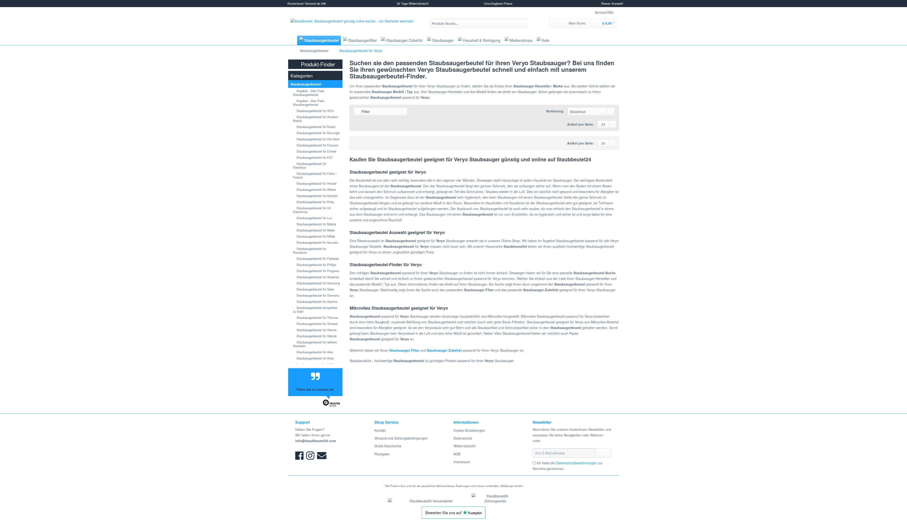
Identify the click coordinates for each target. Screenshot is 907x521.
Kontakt (380, 430)
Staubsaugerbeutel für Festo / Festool (315, 175)
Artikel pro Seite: (580, 124)
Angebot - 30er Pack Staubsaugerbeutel (308, 102)
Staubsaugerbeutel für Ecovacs (316, 145)
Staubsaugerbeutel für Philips (315, 264)
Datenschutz (463, 438)
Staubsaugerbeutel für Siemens (317, 295)
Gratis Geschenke (387, 446)
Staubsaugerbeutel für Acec (314, 358)
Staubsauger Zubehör (444, 350)
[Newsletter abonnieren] (604, 453)
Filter (365, 111)
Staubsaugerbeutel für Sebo (314, 289)
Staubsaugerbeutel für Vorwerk (316, 323)
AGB (457, 454)
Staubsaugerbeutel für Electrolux (309, 165)
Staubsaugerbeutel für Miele (314, 230)
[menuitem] (478, 26)
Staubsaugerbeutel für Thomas (316, 317)
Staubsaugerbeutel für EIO (314, 157)
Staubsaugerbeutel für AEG (314, 110)
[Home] (292, 40)
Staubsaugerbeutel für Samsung (317, 283)
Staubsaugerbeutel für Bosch (315, 126)
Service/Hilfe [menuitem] (604, 12)
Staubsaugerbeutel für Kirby (314, 202)
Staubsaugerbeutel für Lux (313, 218)
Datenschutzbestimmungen (576, 463)
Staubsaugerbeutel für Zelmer (316, 330)
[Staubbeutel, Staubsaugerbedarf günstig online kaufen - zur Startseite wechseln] (352, 27)
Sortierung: (555, 111)
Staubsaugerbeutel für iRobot (315, 189)
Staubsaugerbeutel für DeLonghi (317, 133)
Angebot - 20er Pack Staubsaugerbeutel (308, 93)
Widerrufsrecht (464, 446)
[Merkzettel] (553, 23)
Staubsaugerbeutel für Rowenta (317, 277)
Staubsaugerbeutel (306, 84)
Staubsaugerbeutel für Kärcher (316, 195)
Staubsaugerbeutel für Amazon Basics (315, 119)
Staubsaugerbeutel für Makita (315, 224)
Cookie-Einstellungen (469, 430)
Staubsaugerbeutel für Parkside (317, 258)
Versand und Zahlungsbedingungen (401, 438)
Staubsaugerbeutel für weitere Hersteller (315, 344)
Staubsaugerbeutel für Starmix (316, 301)
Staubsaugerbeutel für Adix (314, 352)
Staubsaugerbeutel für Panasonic (309, 250)
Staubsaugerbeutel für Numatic (316, 242)
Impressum (462, 461)
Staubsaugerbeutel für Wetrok (316, 336)
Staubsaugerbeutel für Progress (317, 271)
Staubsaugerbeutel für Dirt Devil (317, 139)
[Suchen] (523, 23)
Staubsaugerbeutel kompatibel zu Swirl (315, 309)
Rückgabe (381, 454)
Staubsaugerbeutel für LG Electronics (312, 210)
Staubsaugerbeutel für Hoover (316, 183)
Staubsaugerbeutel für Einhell (315, 151)
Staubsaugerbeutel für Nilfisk (315, 236)
